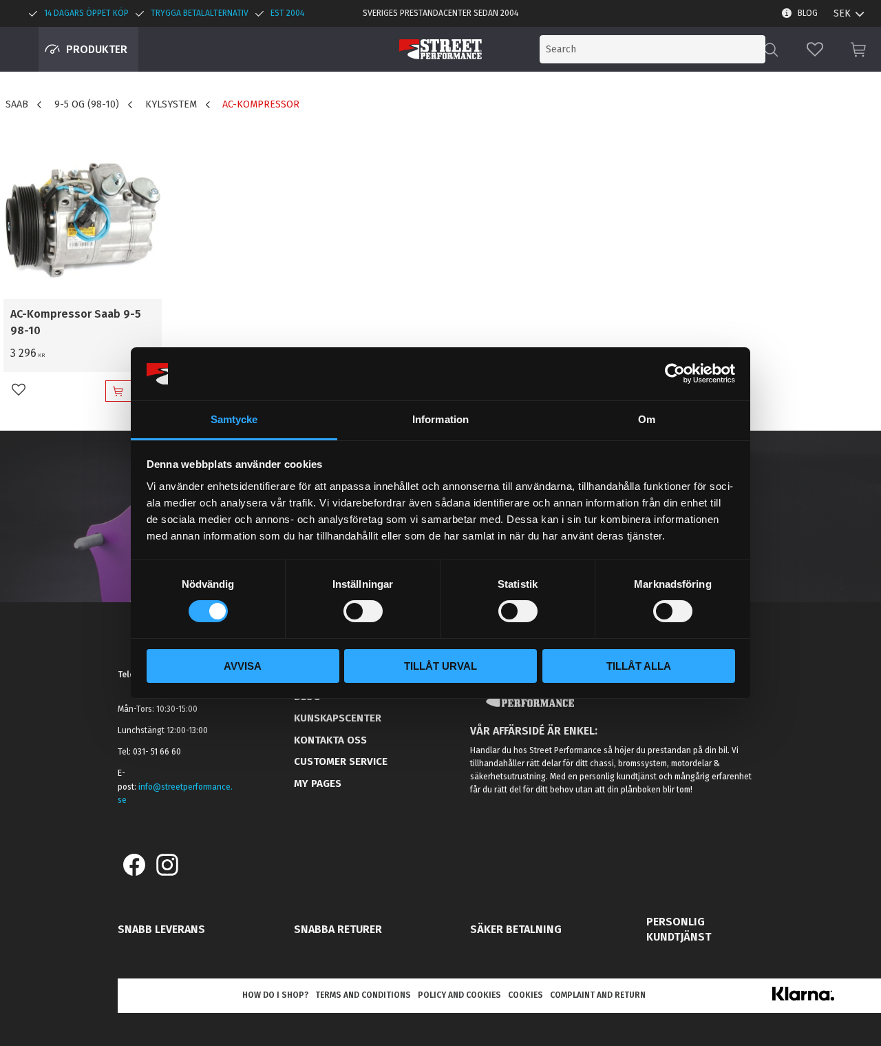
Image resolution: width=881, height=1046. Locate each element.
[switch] (363, 611)
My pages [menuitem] (317, 783)
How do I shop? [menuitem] (275, 995)
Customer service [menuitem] (341, 761)
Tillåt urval (440, 666)
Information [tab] (440, 419)
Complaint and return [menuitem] (598, 995)
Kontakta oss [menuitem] (330, 740)
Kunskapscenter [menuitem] (337, 718)
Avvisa (243, 666)
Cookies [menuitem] (525, 995)
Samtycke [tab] (234, 419)
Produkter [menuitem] (96, 49)
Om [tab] (646, 419)
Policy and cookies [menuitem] (459, 995)
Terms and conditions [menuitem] (363, 995)
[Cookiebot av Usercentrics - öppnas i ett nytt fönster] (675, 373)
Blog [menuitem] (808, 13)
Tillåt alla (638, 666)
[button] (815, 49)
